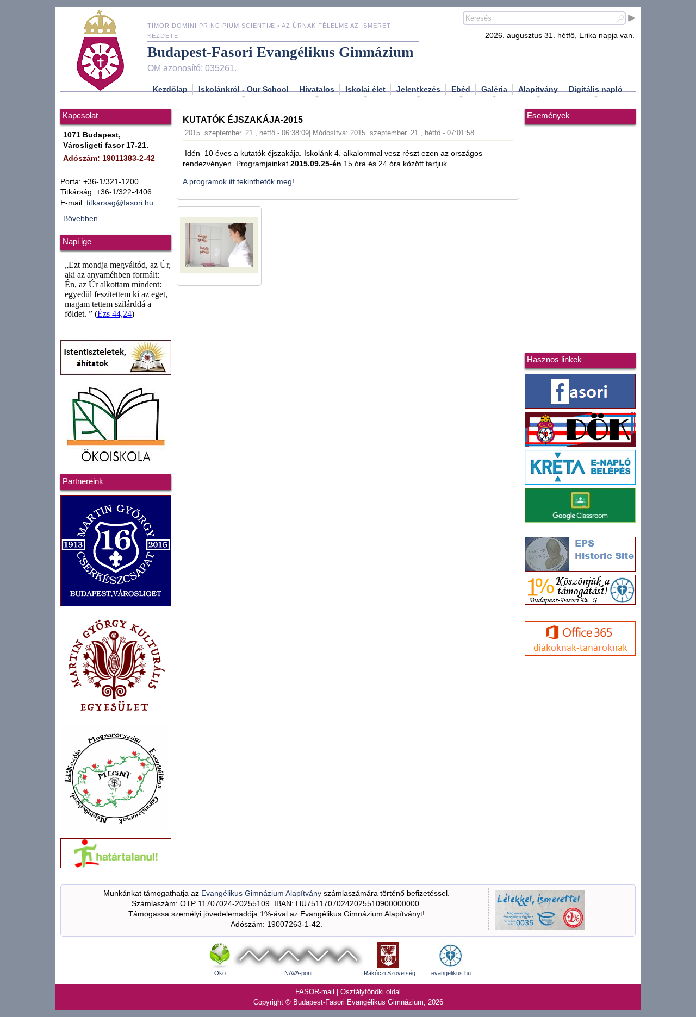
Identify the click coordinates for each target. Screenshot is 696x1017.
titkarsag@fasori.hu (119, 203)
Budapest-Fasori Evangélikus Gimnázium (280, 52)
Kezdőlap (170, 89)
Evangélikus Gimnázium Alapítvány (261, 893)
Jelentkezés (418, 89)
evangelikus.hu (451, 973)
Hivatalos (317, 89)
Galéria (494, 89)
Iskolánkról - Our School (243, 89)
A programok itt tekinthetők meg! (238, 182)
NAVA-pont (298, 973)
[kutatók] (219, 270)
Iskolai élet (365, 89)
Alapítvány (538, 89)
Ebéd (460, 89)
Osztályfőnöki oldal (370, 992)
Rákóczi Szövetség (389, 973)
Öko (220, 973)
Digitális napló (596, 89)
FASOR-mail (314, 992)
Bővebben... (83, 219)
